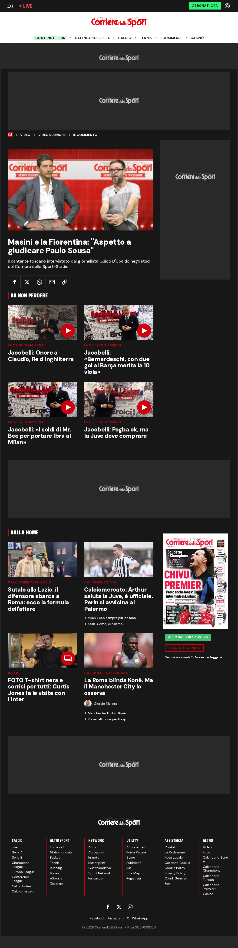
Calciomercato (100, 582)
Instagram (116, 918)
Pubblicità (134, 863)
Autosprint (96, 852)
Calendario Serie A (92, 38)
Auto (92, 847)
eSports (56, 878)
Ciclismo (56, 883)
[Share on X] (27, 282)
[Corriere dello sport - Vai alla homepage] (118, 22)
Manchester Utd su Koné (107, 713)
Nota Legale (174, 857)
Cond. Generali (176, 878)
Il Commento (85, 135)
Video (25, 135)
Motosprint (97, 863)
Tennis (146, 38)
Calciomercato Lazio (30, 582)
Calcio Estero (22, 886)
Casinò (197, 38)
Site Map (133, 873)
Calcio (124, 38)
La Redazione (175, 852)
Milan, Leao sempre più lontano (112, 618)
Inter (13, 673)
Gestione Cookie (177, 863)
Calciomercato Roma (106, 673)
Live (27, 6)
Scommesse (171, 38)
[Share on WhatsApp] (39, 282)
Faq (167, 883)
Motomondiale (61, 852)
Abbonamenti (136, 847)
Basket (55, 857)
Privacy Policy (175, 873)
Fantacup (95, 878)
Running (56, 868)
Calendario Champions (211, 869)
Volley (54, 873)
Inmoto (93, 857)
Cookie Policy (175, 868)
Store (130, 857)
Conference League (21, 879)
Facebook (97, 918)
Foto (206, 852)
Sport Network (99, 873)
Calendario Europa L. (211, 878)
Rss (129, 868)
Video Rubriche (52, 135)
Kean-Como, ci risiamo (105, 624)
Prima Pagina (136, 852)
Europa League (23, 872)
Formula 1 (57, 847)
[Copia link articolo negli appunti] (64, 282)
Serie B (17, 857)
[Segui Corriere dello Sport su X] (119, 907)
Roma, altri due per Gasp (107, 719)
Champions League (20, 865)
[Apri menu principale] (10, 6)
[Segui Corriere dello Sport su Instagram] (130, 907)
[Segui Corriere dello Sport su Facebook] (108, 907)
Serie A (17, 852)
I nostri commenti (26, 345)
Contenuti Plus (50, 38)
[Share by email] (52, 282)
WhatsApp (140, 918)
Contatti (171, 847)
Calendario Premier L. (211, 887)
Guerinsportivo (99, 868)
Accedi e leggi (206, 657)
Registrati (133, 878)
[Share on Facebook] (14, 282)
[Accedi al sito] (228, 6)
